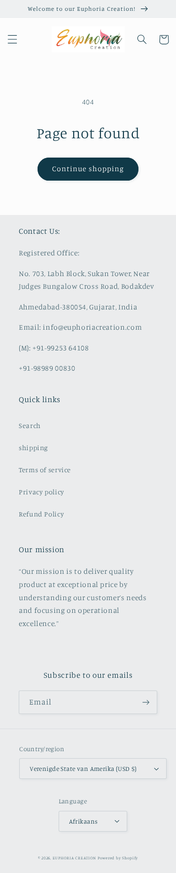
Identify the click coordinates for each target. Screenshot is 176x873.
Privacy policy (41, 492)
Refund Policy (41, 514)
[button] (12, 39)
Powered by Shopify (118, 857)
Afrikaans (83, 821)
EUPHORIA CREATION (75, 857)
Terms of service (45, 470)
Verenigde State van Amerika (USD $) (83, 768)
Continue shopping (88, 168)
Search (30, 425)
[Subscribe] (146, 702)
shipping (33, 448)
